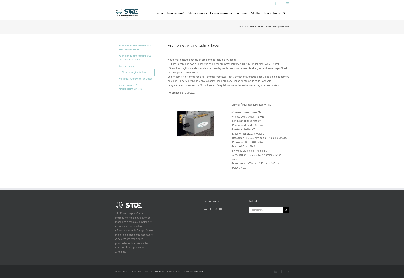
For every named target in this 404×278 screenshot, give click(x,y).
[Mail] (215, 209)
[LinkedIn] (205, 209)
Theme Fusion (158, 271)
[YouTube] (220, 209)
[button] (284, 13)
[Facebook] (210, 209)
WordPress (198, 271)
